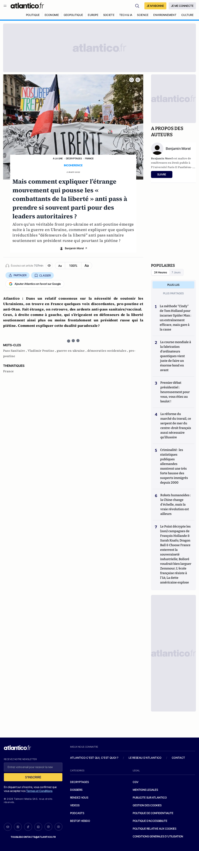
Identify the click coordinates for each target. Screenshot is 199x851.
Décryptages (74, 158)
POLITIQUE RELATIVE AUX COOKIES (154, 828)
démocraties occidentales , (108, 351)
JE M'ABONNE (155, 5)
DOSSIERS (76, 789)
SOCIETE (108, 15)
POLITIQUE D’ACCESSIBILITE (150, 820)
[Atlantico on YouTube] (58, 827)
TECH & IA (125, 15)
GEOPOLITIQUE (73, 15)
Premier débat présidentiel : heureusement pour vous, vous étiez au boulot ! (175, 392)
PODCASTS (77, 813)
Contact (178, 757)
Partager (20, 275)
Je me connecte (182, 5)
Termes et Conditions (39, 791)
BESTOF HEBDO (80, 820)
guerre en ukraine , (72, 351)
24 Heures (160, 272)
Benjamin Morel (74, 248)
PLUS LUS (173, 284)
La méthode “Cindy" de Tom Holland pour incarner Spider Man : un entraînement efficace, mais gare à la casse (175, 317)
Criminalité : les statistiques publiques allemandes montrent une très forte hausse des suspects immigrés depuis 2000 (174, 466)
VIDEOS (74, 805)
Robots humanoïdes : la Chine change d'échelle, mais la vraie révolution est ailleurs (175, 504)
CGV (135, 782)
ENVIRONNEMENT (164, 15)
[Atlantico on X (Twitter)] (18, 827)
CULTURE (187, 15)
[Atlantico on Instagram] (48, 827)
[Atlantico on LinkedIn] (38, 827)
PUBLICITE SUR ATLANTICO (150, 797)
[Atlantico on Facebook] (28, 827)
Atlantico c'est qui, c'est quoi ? (94, 757)
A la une (58, 158)
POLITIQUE (33, 15)
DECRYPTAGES (79, 782)
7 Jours (176, 272)
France (89, 158)
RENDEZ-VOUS (79, 797)
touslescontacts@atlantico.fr (33, 836)
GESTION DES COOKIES (147, 805)
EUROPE (93, 15)
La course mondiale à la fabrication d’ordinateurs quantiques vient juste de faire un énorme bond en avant (175, 356)
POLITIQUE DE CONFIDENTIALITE (153, 813)
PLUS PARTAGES (173, 293)
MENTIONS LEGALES (145, 789)
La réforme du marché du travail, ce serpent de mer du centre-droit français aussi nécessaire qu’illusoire (175, 425)
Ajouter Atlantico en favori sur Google (38, 283)
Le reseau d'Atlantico (145, 757)
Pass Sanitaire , (15, 351)
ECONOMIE (52, 15)
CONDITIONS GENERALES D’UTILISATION (158, 836)
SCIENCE (142, 15)
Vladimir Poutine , (42, 351)
